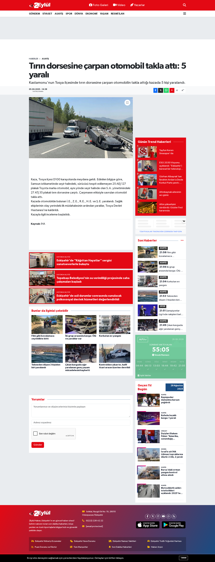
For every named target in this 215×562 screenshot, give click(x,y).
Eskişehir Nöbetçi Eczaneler (48, 541)
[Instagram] (158, 516)
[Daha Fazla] (172, 90)
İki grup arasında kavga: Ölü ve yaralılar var (171, 269)
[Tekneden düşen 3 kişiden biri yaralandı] (47, 353)
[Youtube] (163, 516)
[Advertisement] (107, 28)
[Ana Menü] (184, 14)
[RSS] (173, 516)
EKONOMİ (91, 13)
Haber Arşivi (157, 547)
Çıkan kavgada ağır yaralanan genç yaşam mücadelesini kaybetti (77, 367)
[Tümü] (182, 240)
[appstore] (147, 524)
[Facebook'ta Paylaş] (155, 90)
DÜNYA (79, 13)
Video (121, 5)
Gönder (37, 445)
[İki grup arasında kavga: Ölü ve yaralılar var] (81, 324)
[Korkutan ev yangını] (114, 324)
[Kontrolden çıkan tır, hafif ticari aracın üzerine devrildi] (114, 353)
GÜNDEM (34, 13)
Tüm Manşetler (81, 547)
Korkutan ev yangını (110, 336)
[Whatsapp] (168, 516)
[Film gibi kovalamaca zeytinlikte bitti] (47, 324)
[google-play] (173, 524)
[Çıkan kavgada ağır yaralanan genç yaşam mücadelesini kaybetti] (81, 353)
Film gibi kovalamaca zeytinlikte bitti (167, 254)
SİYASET (47, 13)
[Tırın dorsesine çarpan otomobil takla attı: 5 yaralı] (81, 127)
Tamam (183, 558)
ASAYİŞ (59, 13)
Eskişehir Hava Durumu (84, 541)
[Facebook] (147, 516)
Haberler (33, 59)
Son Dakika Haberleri (122, 547)
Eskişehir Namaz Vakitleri (124, 541)
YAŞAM (104, 13)
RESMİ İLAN (117, 13)
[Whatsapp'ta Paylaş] (166, 90)
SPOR (69, 13)
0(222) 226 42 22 (94, 521)
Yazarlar (139, 5)
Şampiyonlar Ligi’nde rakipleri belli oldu (170, 312)
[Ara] (184, 5)
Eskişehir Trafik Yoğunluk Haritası (166, 541)
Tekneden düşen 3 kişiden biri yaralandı (169, 298)
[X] (152, 516)
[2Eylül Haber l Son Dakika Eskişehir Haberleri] (40, 5)
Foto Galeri (100, 5)
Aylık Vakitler (145, 376)
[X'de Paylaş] (160, 90)
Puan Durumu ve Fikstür (46, 547)
